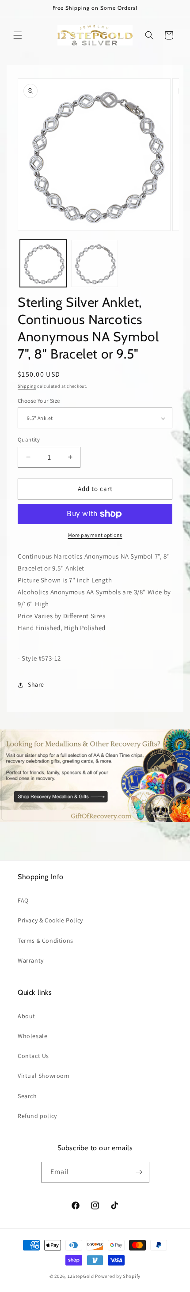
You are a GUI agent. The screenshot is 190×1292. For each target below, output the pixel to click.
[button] (17, 35)
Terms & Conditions (45, 940)
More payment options (95, 535)
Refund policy (37, 1116)
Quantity (29, 439)
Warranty (31, 960)
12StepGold (81, 1276)
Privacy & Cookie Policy (50, 920)
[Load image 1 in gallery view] (43, 263)
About (26, 1016)
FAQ (23, 900)
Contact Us (33, 1056)
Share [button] (36, 684)
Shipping (27, 386)
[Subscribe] (139, 1172)
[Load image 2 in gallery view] (94, 263)
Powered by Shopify (118, 1276)
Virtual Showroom (44, 1076)
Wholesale (32, 1036)
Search (27, 1096)
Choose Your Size (39, 400)
